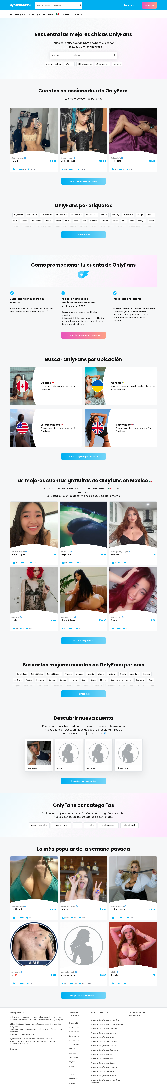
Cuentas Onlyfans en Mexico (103, 1071)
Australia (18, 680)
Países (66, 14)
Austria (29, 680)
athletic (93, 220)
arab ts (49, 220)
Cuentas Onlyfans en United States (106, 1020)
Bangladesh (22, 674)
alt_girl (140, 215)
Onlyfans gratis (17, 14)
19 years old (32, 215)
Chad (68, 686)
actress (104, 215)
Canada (79, 674)
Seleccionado (129, 825)
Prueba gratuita (37, 14)
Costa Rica (134, 686)
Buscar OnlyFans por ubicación (83, 456)
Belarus (63, 680)
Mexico (51, 14)
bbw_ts (141, 220)
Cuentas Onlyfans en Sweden (104, 1067)
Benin (93, 680)
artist (67, 220)
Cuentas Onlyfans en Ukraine (103, 1033)
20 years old (47, 215)
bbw (132, 220)
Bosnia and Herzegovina (121, 680)
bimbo (73, 226)
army (58, 220)
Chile (78, 686)
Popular (90, 825)
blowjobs (121, 226)
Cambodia (28, 686)
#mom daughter (53, 64)
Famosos (149, 5)
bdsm (151, 220)
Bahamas (40, 680)
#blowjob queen (85, 64)
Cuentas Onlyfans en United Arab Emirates (105, 1081)
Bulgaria (16, 686)
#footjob (69, 64)
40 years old (76, 215)
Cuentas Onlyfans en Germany (104, 1050)
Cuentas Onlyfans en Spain (103, 1063)
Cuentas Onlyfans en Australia (104, 1041)
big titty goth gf (44, 226)
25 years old (61, 215)
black (94, 226)
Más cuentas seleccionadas (83, 181)
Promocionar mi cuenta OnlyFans (83, 335)
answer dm (36, 220)
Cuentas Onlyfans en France (103, 1046)
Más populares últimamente (83, 995)
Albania (91, 674)
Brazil (151, 680)
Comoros (111, 686)
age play (115, 215)
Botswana (140, 680)
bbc (124, 220)
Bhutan (103, 680)
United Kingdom (54, 674)
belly (16, 226)
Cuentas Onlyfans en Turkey (103, 1076)
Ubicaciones (129, 5)
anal (15, 220)
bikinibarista (61, 226)
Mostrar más (83, 234)
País (77, 825)
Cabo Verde (43, 686)
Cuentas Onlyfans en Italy (102, 1058)
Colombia (98, 686)
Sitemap (13, 1049)
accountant (91, 215)
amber (150, 215)
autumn (104, 220)
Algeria (101, 674)
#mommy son (102, 64)
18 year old (18, 215)
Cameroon (57, 686)
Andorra (112, 674)
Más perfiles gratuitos (83, 640)
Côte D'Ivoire (148, 686)
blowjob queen (107, 226)
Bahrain (52, 680)
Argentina (134, 674)
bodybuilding (134, 226)
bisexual (83, 226)
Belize (84, 680)
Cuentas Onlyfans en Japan (103, 1054)
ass (84, 220)
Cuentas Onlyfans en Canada (104, 1028)
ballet (115, 220)
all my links (128, 215)
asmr (76, 220)
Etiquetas (77, 14)
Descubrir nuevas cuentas (83, 781)
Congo (122, 686)
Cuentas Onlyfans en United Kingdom (107, 1024)
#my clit (117, 64)
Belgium (74, 680)
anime (24, 220)
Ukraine (68, 674)
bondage (149, 226)
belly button (28, 226)
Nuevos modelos (39, 825)
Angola (123, 674)
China (86, 686)
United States (37, 674)
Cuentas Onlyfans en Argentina (104, 1037)
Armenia (146, 674)
